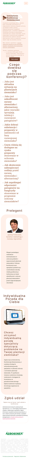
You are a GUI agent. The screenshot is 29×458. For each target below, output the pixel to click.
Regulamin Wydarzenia (20, 456)
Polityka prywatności (8, 456)
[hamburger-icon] (26, 3)
